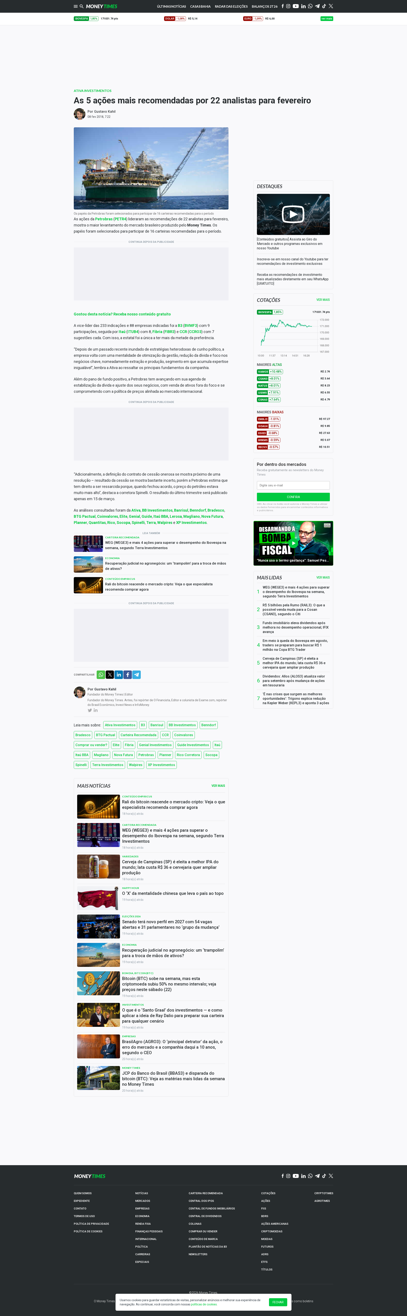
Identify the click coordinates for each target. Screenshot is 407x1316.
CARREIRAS (142, 1254)
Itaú (217, 745)
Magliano (101, 755)
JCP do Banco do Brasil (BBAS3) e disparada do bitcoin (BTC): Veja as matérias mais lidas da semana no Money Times (173, 1079)
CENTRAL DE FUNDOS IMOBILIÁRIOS (212, 1208)
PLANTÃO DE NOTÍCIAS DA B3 (208, 1246)
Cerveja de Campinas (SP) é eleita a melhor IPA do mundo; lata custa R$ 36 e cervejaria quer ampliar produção (294, 663)
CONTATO (80, 1208)
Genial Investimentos (155, 745)
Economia (112, 558)
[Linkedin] (303, 6)
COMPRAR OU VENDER (203, 1231)
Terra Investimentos (107, 765)
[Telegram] (317, 6)
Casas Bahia (200, 6)
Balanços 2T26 (264, 6)
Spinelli (81, 765)
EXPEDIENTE (82, 1200)
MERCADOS (142, 1200)
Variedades (130, 856)
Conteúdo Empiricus (120, 578)
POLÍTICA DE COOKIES (88, 1231)
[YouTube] (296, 6)
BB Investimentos (182, 725)
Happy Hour (130, 888)
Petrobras (146, 755)
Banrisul (157, 725)
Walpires (135, 765)
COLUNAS (195, 1223)
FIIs (263, 1208)
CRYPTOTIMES (323, 1193)
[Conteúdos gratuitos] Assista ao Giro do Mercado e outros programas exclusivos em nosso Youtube (289, 243)
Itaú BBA (81, 755)
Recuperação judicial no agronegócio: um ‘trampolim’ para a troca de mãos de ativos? (165, 566)
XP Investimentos (161, 765)
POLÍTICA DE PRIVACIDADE (91, 1223)
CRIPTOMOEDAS (271, 1231)
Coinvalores (183, 735)
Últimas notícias (171, 6)
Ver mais (323, 577)
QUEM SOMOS (83, 1193)
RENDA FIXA (143, 1223)
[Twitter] (331, 6)
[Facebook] (283, 6)
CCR (165, 735)
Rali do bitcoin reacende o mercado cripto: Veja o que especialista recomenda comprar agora (159, 586)
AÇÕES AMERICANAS (274, 1223)
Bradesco (83, 735)
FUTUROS (267, 1246)
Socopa (211, 755)
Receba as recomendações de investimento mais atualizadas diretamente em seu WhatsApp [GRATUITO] (293, 279)
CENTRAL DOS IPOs (201, 1200)
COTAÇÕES (268, 1193)
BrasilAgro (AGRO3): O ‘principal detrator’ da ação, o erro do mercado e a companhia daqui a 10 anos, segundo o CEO (172, 1047)
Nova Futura (123, 755)
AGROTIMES (322, 1200)
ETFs (264, 1261)
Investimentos (133, 1004)
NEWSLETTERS (198, 1254)
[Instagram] (288, 6)
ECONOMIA (142, 1216)
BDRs (264, 1216)
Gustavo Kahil (105, 112)
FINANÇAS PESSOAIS (149, 1231)
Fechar (278, 1302)
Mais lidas (269, 577)
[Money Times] (101, 6)
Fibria (129, 745)
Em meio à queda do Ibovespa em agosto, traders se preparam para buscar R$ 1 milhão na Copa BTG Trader (295, 645)
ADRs (264, 1254)
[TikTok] (324, 1176)
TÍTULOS (266, 1269)
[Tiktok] (324, 6)
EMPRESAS (142, 1208)
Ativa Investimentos (93, 91)
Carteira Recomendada (122, 537)
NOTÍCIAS (141, 1193)
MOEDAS (266, 1239)
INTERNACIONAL (146, 1239)
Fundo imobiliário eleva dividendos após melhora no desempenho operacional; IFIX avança (296, 627)
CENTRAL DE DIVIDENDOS (205, 1216)
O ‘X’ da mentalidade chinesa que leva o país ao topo (173, 893)
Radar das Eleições (231, 6)
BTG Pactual (105, 735)
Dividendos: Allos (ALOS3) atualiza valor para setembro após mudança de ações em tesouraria (294, 680)
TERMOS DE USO (84, 1216)
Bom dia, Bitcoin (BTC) (137, 973)
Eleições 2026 (131, 916)
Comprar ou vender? (91, 745)
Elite (116, 745)
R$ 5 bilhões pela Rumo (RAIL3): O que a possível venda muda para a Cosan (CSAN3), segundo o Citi (294, 609)
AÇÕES (265, 1200)
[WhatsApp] (310, 6)
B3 (143, 725)
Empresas (129, 1036)
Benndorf (208, 725)
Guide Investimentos (193, 745)
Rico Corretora (188, 755)
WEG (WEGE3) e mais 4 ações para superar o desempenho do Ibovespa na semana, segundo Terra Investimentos (165, 545)
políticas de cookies (204, 1304)
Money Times (131, 1067)
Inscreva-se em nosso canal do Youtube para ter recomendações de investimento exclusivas (292, 261)
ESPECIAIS (142, 1261)
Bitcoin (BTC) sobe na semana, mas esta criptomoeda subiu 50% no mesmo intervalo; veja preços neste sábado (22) (169, 984)
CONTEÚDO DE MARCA (203, 1239)
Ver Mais (218, 785)
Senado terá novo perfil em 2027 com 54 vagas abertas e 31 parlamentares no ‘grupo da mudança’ (170, 924)
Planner (165, 755)
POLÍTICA (141, 1246)
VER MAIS (323, 299)
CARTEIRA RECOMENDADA (206, 1193)
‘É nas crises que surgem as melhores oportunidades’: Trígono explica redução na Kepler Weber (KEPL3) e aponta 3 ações (296, 698)
